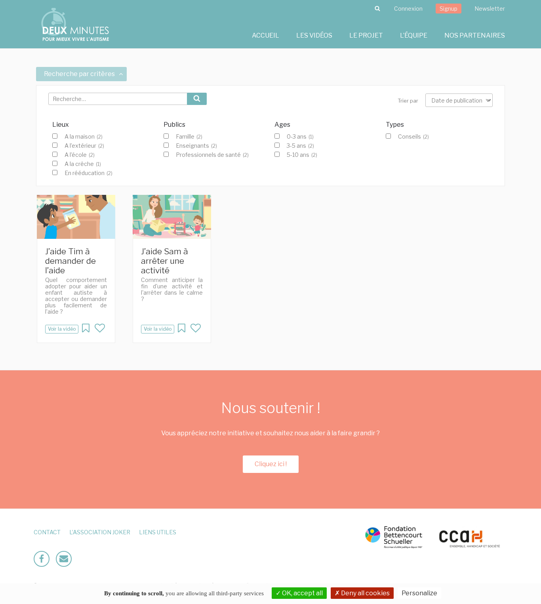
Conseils (413, 136)
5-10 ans (302, 155)
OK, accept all (302, 593)
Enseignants (196, 146)
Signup (448, 8)
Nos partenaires (474, 35)
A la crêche (83, 164)
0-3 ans (300, 136)
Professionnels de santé (212, 155)
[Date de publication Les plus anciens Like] (459, 100)
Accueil (265, 35)
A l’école (80, 155)
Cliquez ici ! (271, 464)
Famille (189, 136)
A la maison (84, 136)
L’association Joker (99, 532)
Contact (47, 532)
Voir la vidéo (62, 329)
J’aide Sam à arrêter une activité (164, 260)
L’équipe (413, 35)
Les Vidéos (314, 35)
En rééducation (88, 173)
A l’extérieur (84, 146)
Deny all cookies (365, 593)
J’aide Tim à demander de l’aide (70, 260)
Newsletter (489, 8)
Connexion (408, 8)
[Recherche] (377, 8)
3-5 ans (300, 146)
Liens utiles (157, 532)
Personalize (419, 593)
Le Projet (366, 35)
